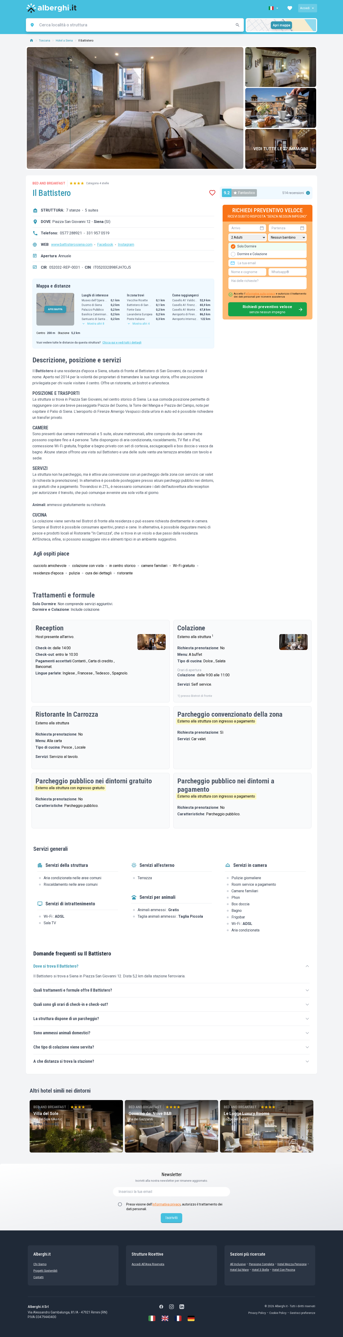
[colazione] (280, 108)
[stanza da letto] (280, 67)
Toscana (44, 40)
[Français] (178, 1318)
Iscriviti (171, 1217)
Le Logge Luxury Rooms (247, 1113)
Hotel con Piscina (283, 1269)
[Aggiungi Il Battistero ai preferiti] (212, 193)
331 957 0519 (98, 233)
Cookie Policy (278, 1313)
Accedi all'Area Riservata (148, 1264)
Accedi (305, 8)
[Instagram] (171, 1306)
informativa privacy (166, 1204)
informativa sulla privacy (260, 293)
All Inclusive (238, 1264)
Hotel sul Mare (239, 1269)
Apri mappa (281, 25)
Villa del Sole (45, 1113)
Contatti (38, 1277)
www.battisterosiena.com (71, 244)
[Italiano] (152, 1318)
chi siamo (39, 1264)
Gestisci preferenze (302, 1313)
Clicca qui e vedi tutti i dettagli (121, 342)
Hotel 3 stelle (260, 1269)
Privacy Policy (257, 1313)
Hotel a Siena (64, 40)
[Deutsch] (191, 1318)
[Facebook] (161, 1306)
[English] (165, 1318)
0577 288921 (71, 233)
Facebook (105, 244)
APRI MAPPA (55, 309)
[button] (273, 8)
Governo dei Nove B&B (150, 1113)
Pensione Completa (261, 1264)
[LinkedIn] (181, 1306)
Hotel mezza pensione (292, 1264)
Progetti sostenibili (45, 1270)
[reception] (151, 642)
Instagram (126, 244)
